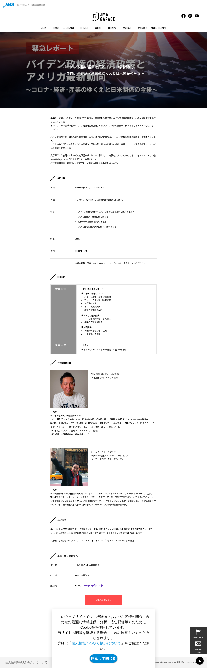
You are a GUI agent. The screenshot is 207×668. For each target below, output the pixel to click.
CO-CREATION (68, 28)
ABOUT (43, 28)
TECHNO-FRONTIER (158, 28)
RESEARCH (84, 28)
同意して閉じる (103, 658)
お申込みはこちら (103, 600)
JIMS (55, 28)
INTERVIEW (112, 28)
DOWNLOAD (127, 28)
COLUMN (98, 28)
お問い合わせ (198, 637)
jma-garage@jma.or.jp (93, 585)
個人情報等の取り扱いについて (96, 643)
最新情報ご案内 (198, 651)
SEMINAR (141, 28)
